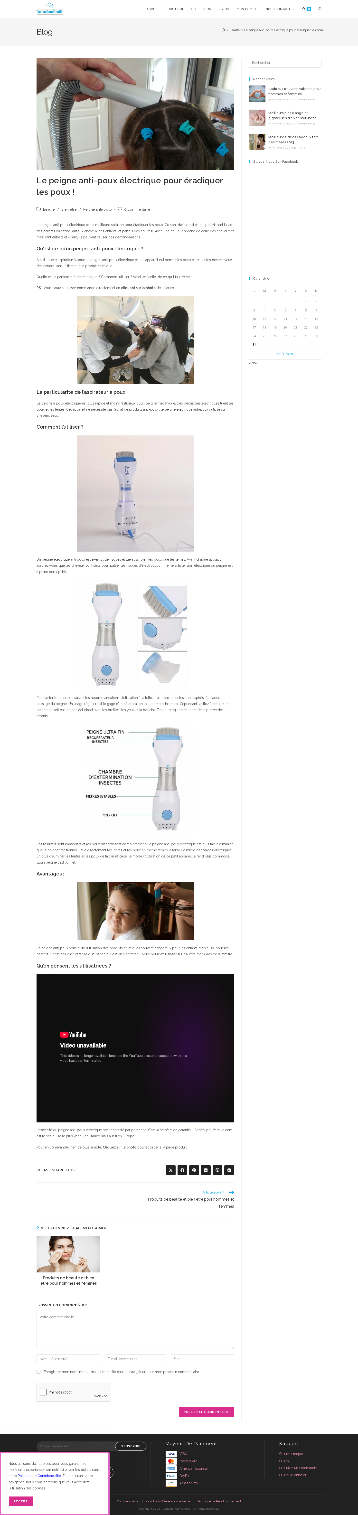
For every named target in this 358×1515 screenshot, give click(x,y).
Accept (21, 1501)
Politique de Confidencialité (39, 1476)
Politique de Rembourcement (219, 1501)
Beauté (49, 209)
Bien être (68, 209)
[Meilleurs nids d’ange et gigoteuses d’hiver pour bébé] (257, 118)
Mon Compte (293, 1454)
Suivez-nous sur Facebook (275, 161)
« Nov (253, 363)
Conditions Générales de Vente (168, 1501)
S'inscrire (130, 1446)
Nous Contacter (295, 1475)
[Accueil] (223, 30)
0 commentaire (137, 209)
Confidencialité (127, 1501)
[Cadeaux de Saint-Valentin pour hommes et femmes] (257, 93)
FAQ (287, 1461)
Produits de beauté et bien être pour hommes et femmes (68, 1281)
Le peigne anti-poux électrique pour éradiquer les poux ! (284, 30)
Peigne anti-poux (97, 209)
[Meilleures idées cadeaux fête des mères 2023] (257, 142)
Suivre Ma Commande (300, 1468)
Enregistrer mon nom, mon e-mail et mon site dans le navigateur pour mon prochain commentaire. (122, 1372)
